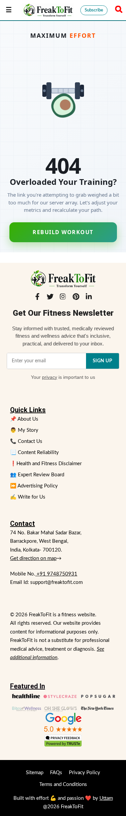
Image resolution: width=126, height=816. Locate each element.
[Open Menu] (8, 10)
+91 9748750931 (56, 573)
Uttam (106, 798)
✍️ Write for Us (27, 497)
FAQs (56, 772)
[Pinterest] (76, 298)
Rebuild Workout (63, 232)
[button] (117, 10)
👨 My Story (24, 430)
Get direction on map (33, 558)
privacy (49, 377)
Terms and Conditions (63, 784)
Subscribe (94, 10)
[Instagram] (62, 298)
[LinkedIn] (88, 298)
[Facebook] (37, 298)
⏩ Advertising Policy (34, 485)
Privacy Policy (84, 772)
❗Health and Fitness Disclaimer (46, 463)
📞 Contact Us (26, 441)
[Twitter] (50, 298)
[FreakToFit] (47, 10)
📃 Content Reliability (34, 452)
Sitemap (34, 772)
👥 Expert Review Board (37, 474)
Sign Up (103, 361)
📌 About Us (24, 419)
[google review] (63, 722)
